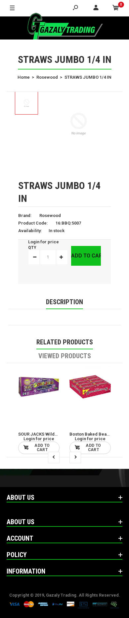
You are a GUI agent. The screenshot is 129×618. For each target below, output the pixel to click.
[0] (115, 8)
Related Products (64, 342)
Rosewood (50, 215)
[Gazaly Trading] (64, 28)
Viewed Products (64, 356)
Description (64, 302)
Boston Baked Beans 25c (94, 434)
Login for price (43, 241)
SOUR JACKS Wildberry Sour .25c (52, 434)
